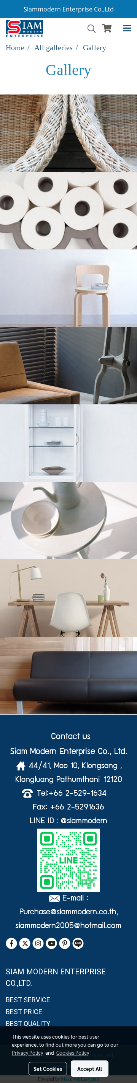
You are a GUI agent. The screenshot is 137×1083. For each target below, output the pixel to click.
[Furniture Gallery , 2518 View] (68, 288)
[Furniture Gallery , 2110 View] (68, 366)
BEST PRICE (24, 1012)
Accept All (89, 1068)
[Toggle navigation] (127, 28)
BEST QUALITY (28, 1023)
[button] (89, 28)
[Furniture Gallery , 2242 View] (68, 598)
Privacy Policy (27, 1052)
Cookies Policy (72, 1052)
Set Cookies (47, 1068)
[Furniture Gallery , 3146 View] (68, 211)
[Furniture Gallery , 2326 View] (68, 443)
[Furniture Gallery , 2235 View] (68, 133)
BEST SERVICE (28, 1000)
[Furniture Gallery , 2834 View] (68, 676)
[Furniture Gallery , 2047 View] (68, 521)
